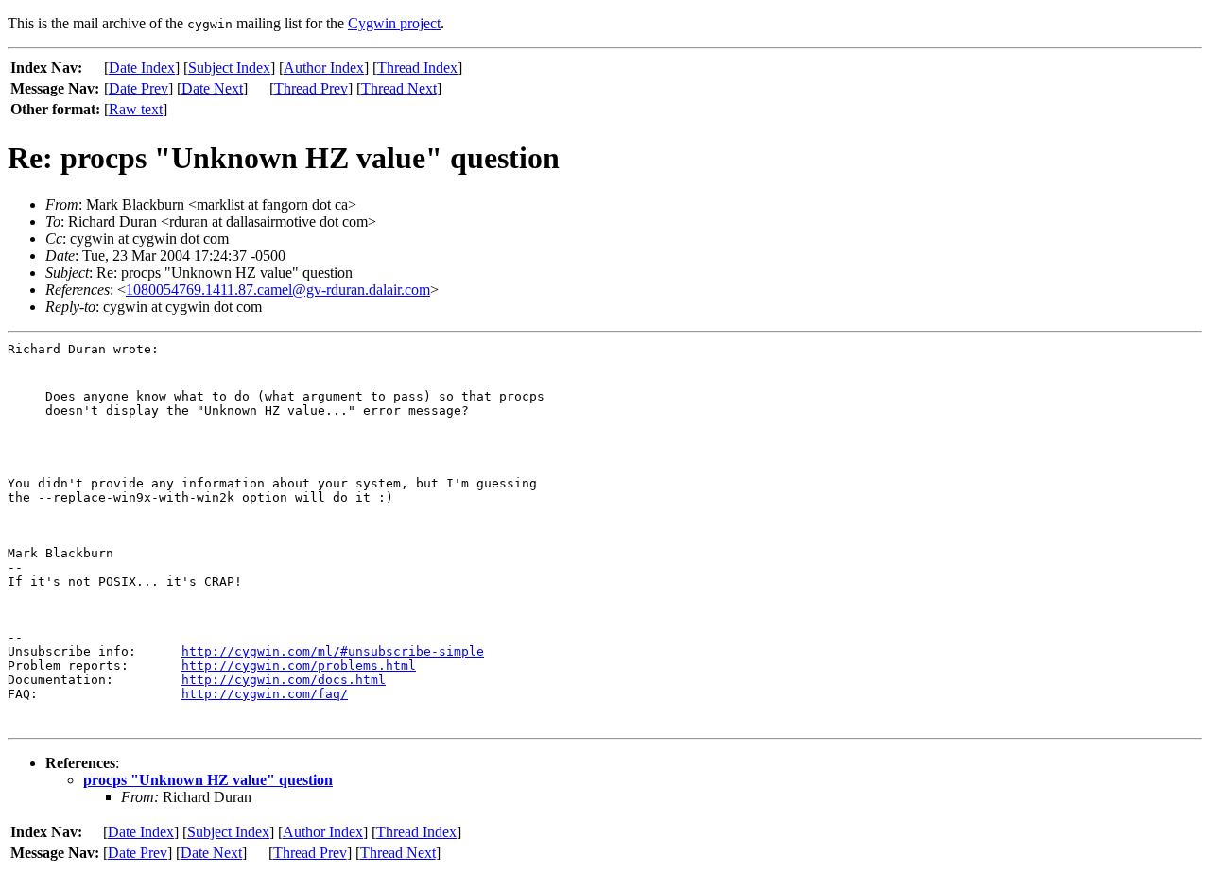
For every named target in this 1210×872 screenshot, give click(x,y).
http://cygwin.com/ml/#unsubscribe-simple (333, 651)
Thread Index (417, 68)
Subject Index (229, 68)
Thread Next (399, 88)
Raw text (136, 109)
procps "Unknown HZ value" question (208, 780)
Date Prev (138, 88)
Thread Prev (311, 88)
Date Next (212, 88)
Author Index (324, 68)
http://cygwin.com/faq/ (265, 694)
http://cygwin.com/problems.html (299, 665)
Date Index (142, 68)
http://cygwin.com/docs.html (284, 680)
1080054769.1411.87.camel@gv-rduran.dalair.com (278, 290)
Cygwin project (394, 23)
